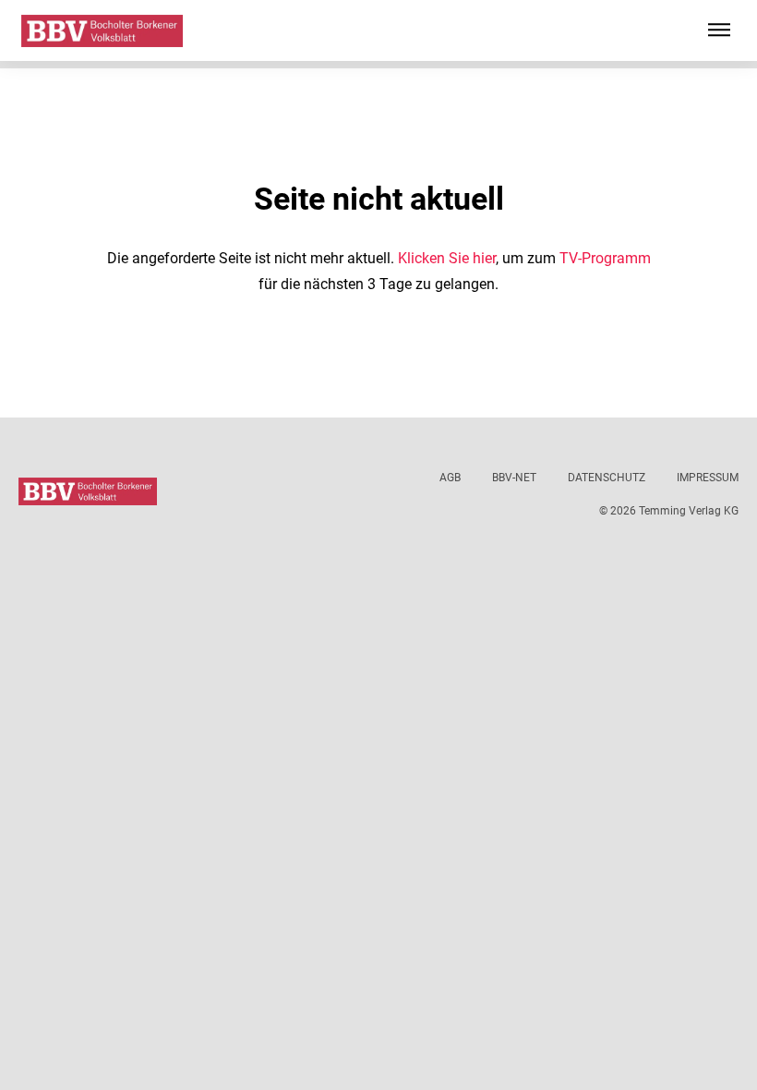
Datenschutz (606, 477)
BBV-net (514, 477)
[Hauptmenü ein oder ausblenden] (719, 30)
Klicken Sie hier (447, 258)
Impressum (708, 477)
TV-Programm (605, 258)
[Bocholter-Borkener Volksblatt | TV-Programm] (102, 31)
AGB (450, 477)
